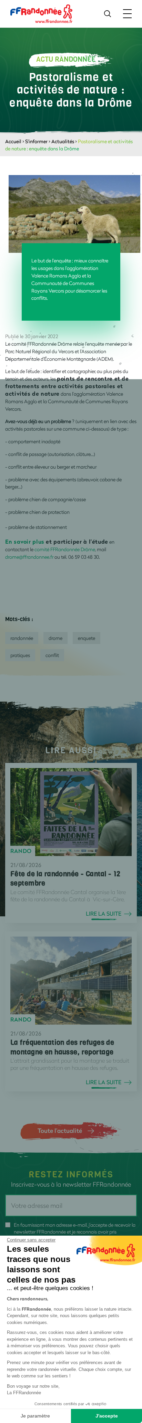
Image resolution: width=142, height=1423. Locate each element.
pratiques (20, 655)
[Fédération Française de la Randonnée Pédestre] (41, 13)
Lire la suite (103, 913)
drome (55, 638)
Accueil (13, 141)
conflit (52, 655)
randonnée (21, 638)
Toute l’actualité (60, 1130)
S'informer (36, 141)
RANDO (21, 851)
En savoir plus (24, 541)
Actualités (62, 141)
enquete (86, 638)
